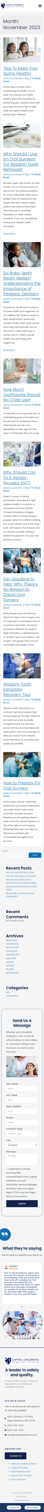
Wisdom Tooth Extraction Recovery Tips (17, 689)
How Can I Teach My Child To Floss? (20, 872)
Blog (27, 78)
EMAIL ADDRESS (13, 1106)
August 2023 (11, 958)
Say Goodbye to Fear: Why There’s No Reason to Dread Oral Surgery (20, 589)
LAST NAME (11, 1095)
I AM (8, 1140)
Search (5, 851)
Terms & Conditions (22, 1500)
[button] (40, 6)
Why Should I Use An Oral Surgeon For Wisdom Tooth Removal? (21, 161)
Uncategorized (12, 996)
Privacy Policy (22, 1497)
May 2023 (10, 969)
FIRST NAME (12, 1083)
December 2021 (12, 973)
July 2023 (9, 962)
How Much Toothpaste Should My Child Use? (21, 395)
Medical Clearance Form (24, 1463)
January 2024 (11, 940)
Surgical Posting (19, 1467)
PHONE (9, 1117)
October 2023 (11, 951)
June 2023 (10, 965)
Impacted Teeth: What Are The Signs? (21, 876)
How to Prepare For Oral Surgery (22, 785)
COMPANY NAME (14, 1128)
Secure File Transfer (21, 1475)
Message (11, 1151)
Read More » (9, 233)
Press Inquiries (18, 1479)
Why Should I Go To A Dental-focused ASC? (19, 477)
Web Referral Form (21, 1471)
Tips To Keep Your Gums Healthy (20, 70)
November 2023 (12, 947)
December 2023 (12, 944)
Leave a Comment (13, 78)
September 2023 (12, 954)
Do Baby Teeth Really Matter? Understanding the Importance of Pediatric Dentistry (22, 283)
